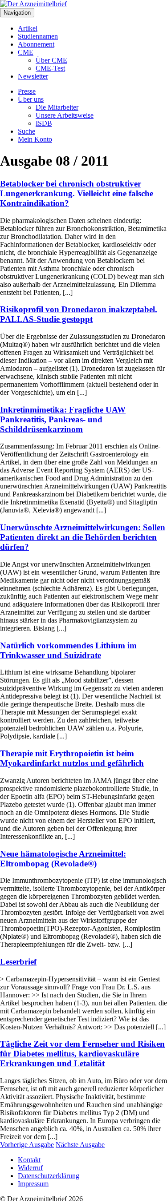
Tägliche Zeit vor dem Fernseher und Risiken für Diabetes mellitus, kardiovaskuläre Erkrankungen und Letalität (82, 1053)
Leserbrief (18, 961)
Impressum (33, 1183)
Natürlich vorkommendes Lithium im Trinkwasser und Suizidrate (68, 650)
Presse (27, 91)
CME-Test (50, 68)
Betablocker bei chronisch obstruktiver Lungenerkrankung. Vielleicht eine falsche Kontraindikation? (76, 193)
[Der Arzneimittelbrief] (33, 4)
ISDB (44, 123)
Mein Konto (35, 139)
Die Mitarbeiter (57, 107)
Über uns (31, 99)
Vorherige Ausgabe (27, 1144)
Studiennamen (38, 36)
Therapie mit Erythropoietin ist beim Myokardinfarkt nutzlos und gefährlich (72, 758)
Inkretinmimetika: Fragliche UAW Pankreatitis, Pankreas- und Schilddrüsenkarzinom (63, 419)
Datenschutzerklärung (48, 1175)
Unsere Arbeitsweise (65, 115)
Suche (26, 131)
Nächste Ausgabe (80, 1144)
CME (25, 52)
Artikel (27, 28)
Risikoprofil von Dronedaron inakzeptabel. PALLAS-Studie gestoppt (78, 314)
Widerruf (30, 1167)
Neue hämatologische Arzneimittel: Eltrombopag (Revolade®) (63, 858)
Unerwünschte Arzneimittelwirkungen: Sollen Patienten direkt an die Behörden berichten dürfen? (82, 537)
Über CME (51, 60)
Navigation (17, 12)
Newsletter (33, 76)
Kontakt (29, 1159)
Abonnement (36, 44)
